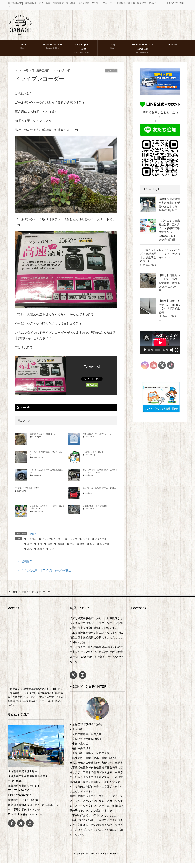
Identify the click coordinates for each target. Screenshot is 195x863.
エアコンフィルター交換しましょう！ (44, 434)
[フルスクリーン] (176, 350)
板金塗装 (104, 544)
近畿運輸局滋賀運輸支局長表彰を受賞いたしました (169, 202)
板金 (92, 544)
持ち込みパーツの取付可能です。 (28, 488)
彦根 (82, 544)
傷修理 (61, 544)
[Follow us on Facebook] (12, 823)
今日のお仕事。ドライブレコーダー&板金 (46, 570)
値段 (49, 544)
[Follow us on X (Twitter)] (21, 823)
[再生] (145, 350)
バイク (86, 539)
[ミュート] (171, 350)
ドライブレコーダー (52, 539)
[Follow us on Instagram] (30, 823)
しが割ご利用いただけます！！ (95, 452)
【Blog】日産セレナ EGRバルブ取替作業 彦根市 (171, 279)
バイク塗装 (100, 539)
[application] (160, 342)
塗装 (72, 544)
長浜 (52, 549)
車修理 (40, 549)
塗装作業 (27, 561)
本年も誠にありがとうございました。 (97, 434)
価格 (39, 544)
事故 (29, 544)
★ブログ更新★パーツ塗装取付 (95, 506)
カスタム (31, 539)
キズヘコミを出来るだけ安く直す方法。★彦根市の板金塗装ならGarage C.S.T (169, 228)
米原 (29, 549)
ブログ (111, 70)
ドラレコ (72, 539)
